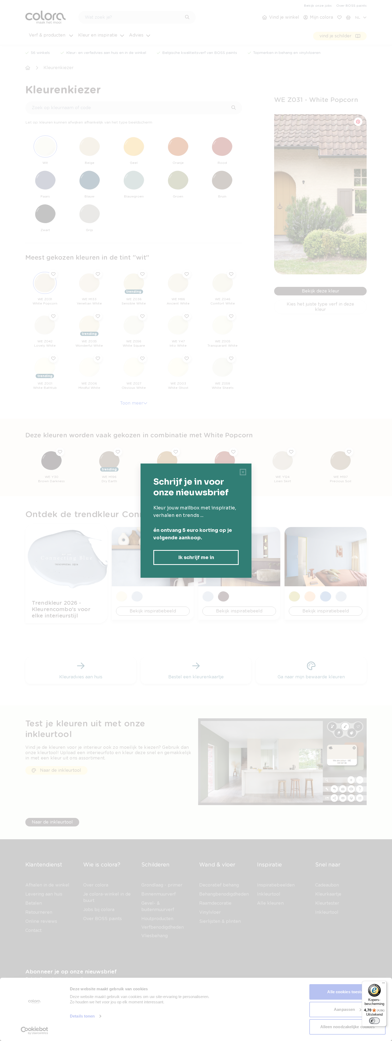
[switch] (374, 1021)
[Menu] (383, 984)
